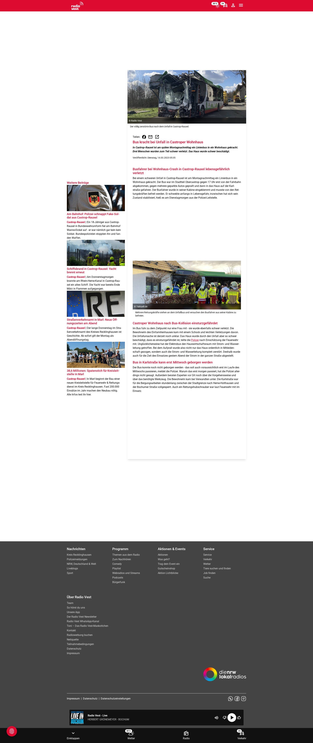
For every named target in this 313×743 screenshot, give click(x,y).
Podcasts (117, 577)
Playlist (116, 568)
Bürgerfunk (118, 582)
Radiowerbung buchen (80, 635)
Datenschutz (74, 648)
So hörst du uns (76, 607)
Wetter (207, 563)
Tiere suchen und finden (217, 568)
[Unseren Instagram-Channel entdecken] (243, 698)
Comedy (117, 563)
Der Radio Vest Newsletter (82, 616)
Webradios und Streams (126, 573)
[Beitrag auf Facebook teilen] (144, 137)
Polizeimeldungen (77, 559)
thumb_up (239, 718)
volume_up (216, 717)
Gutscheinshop (166, 568)
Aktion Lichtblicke (168, 573)
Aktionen (163, 554)
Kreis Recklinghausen (79, 554)
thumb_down (225, 718)
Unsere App (73, 612)
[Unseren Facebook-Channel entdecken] (237, 698)
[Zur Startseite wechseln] (77, 5)
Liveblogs (72, 568)
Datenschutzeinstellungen (116, 698)
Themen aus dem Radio (126, 554)
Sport (70, 573)
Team (70, 603)
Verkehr (207, 559)
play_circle (232, 717)
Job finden (209, 573)
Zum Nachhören (121, 559)
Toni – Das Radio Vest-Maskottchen (87, 625)
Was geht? (164, 559)
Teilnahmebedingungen (80, 644)
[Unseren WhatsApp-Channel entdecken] (230, 698)
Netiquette (73, 639)
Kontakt (71, 630)
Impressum (73, 653)
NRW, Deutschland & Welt (81, 563)
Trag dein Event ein (169, 563)
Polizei (195, 340)
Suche (206, 577)
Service (207, 554)
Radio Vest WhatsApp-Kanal (83, 621)
